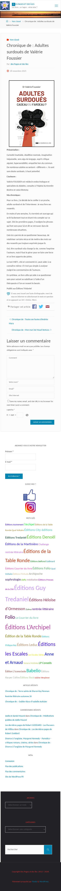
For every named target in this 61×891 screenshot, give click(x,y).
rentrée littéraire (43, 609)
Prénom (9, 451)
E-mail (8, 462)
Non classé (16, 21)
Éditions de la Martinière (21, 544)
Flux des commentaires (15, 772)
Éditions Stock (27, 677)
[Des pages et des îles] (5, 5)
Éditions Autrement (14, 525)
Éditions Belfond (38, 561)
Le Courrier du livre (26, 618)
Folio (10, 617)
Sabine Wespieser (42, 678)
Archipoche (36, 574)
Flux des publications (14, 766)
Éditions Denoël (41, 537)
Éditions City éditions (38, 530)
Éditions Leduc (27, 645)
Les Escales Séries (36, 655)
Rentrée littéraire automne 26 (18, 696)
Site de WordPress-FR (14, 777)
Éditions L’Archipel (28, 628)
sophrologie (13, 579)
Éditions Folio (42, 568)
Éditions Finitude (20, 574)
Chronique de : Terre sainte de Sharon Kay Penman (27, 691)
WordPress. (44, 882)
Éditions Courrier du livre (18, 568)
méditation (32, 580)
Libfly (23, 580)
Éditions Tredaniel (15, 537)
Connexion (9, 761)
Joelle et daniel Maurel (15, 716)
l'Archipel (29, 524)
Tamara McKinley (30, 663)
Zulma (28, 609)
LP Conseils (45, 663)
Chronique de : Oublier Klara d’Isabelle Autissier (26, 702)
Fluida (34, 882)
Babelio (33, 671)
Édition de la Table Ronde (23, 636)
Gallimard (50, 561)
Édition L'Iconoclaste (15, 671)
